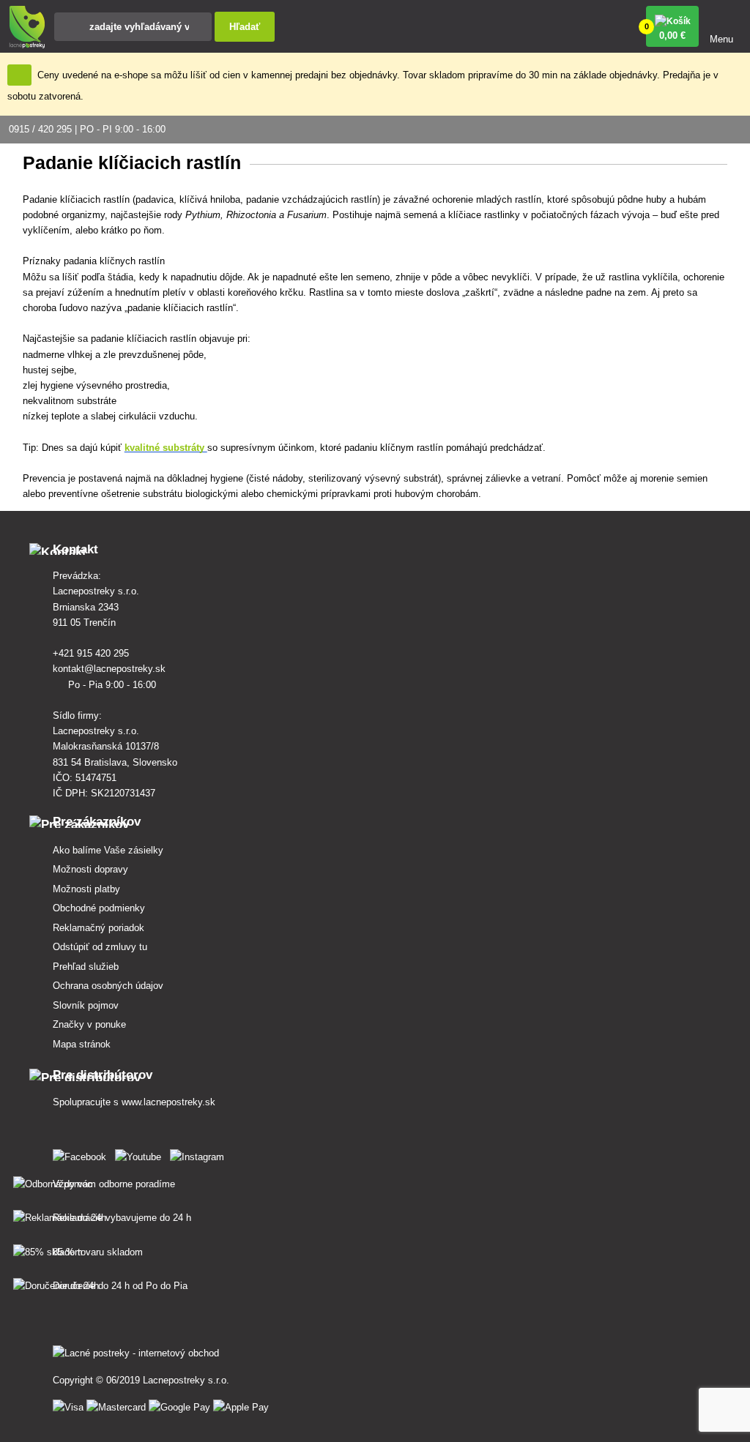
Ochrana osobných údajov (108, 985)
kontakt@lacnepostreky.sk (110, 668)
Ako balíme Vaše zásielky (108, 850)
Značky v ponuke (89, 1024)
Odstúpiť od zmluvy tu (100, 946)
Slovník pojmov (86, 1005)
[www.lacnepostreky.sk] (82, 1153)
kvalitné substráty (166, 447)
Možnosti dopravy (90, 869)
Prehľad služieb (86, 966)
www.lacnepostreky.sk (168, 1102)
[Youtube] (141, 1153)
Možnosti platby (86, 888)
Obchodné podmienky (99, 908)
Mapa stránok (82, 1044)
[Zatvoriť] (19, 75)
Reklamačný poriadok (98, 927)
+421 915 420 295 (92, 653)
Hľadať (244, 26)
